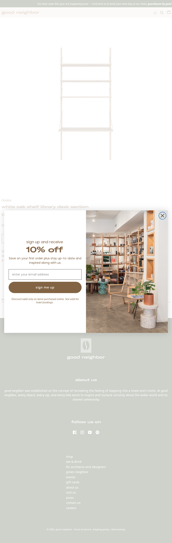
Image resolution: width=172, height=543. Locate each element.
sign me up (45, 287)
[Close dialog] (162, 215)
